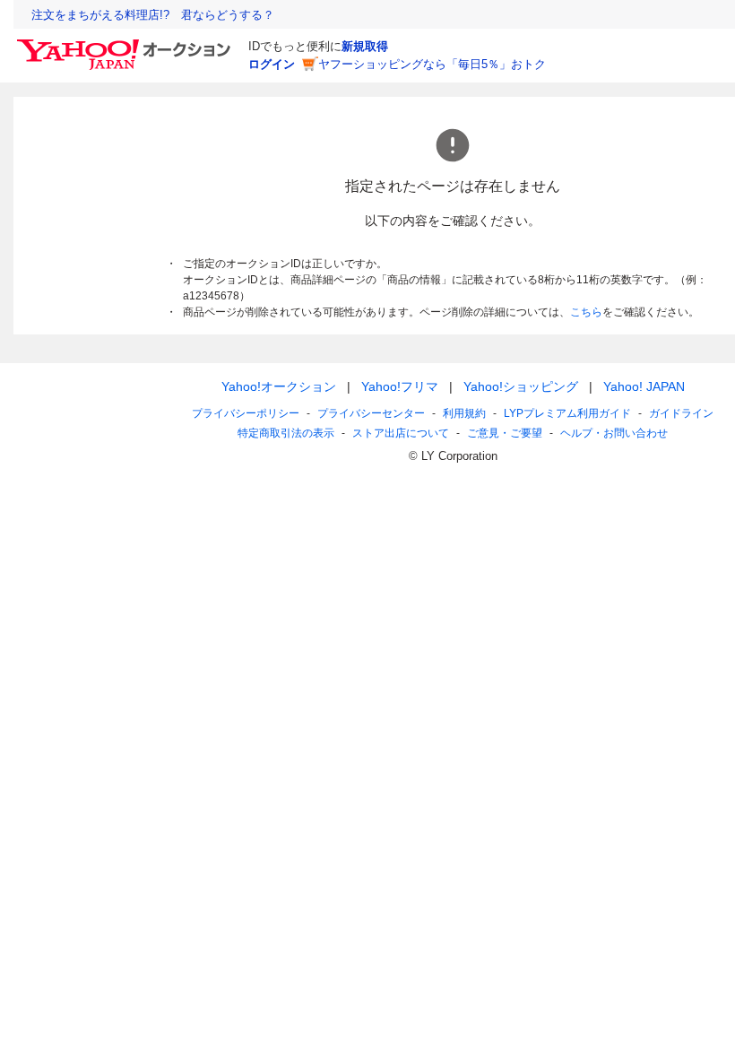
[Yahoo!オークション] (126, 44)
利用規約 (464, 413)
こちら (586, 312)
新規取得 (365, 46)
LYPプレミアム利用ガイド (567, 413)
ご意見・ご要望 (504, 433)
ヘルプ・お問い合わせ (614, 433)
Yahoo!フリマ (399, 386)
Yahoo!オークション (278, 386)
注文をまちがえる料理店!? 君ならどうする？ (152, 15)
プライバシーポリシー (245, 413)
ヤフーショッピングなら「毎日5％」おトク (432, 64)
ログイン (271, 64)
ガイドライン (681, 413)
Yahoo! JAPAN (644, 386)
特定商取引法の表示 (286, 433)
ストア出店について (400, 433)
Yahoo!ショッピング (520, 386)
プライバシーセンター (371, 413)
